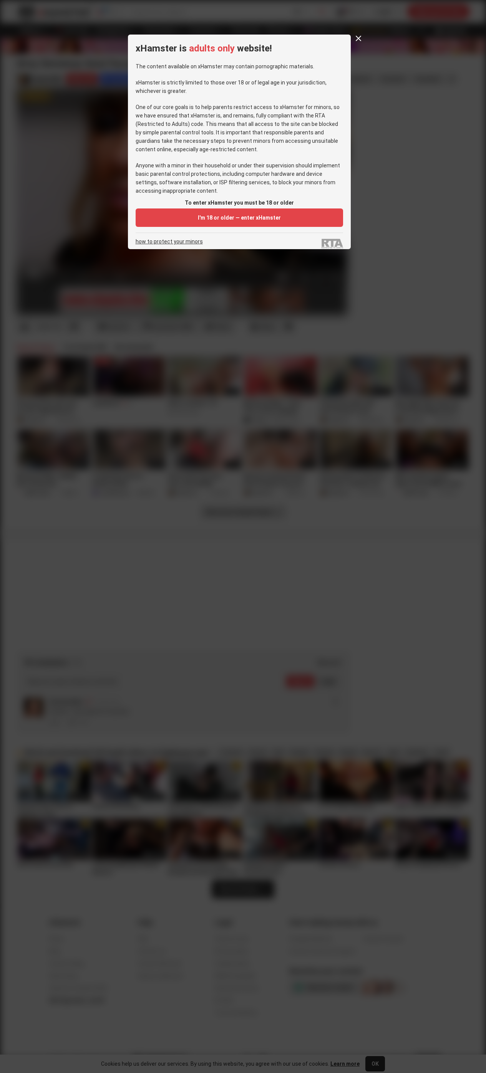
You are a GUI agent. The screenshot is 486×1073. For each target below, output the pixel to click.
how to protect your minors (169, 242)
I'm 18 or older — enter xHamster (239, 218)
